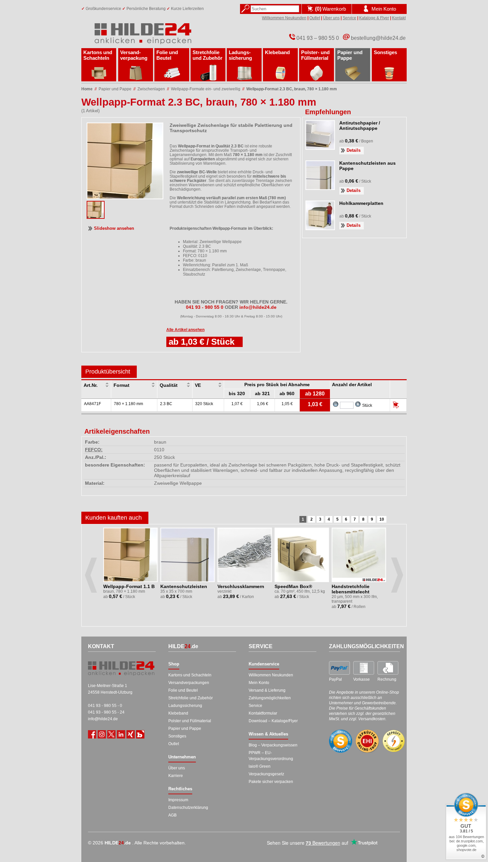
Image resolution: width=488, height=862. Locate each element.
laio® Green (260, 766)
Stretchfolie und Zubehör (207, 55)
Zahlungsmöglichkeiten (270, 698)
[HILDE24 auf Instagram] (102, 734)
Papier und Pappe (350, 55)
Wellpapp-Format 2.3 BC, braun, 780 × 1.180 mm (291, 89)
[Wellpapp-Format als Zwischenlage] (95, 217)
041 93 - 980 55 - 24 (106, 712)
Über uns (331, 18)
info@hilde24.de (103, 719)
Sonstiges (385, 52)
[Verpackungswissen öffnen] (140, 734)
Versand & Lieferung (267, 690)
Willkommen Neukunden (284, 18)
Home (87, 89)
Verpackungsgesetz (266, 774)
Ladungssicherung (185, 705)
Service (349, 18)
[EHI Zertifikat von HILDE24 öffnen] (367, 741)
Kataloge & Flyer (374, 18)
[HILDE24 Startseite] (121, 668)
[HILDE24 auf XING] (130, 734)
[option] (131, 567)
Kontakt (399, 18)
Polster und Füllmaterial (189, 721)
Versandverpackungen (188, 682)
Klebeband (277, 52)
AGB (172, 815)
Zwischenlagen (151, 89)
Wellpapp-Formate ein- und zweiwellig (205, 89)
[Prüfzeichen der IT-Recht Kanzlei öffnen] (393, 741)
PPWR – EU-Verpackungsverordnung (271, 755)
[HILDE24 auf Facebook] (92, 734)
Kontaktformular (263, 713)
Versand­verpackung (133, 55)
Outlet (314, 18)
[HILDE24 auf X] (111, 734)
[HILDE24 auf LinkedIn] (121, 734)
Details (354, 150)
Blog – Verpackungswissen (273, 745)
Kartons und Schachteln (97, 55)
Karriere (175, 775)
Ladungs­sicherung (240, 55)
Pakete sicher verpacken (271, 781)
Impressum (178, 800)
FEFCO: (94, 449)
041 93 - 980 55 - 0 (105, 705)
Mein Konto (259, 682)
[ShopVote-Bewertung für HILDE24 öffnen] (340, 741)
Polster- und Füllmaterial (315, 55)
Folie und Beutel (167, 55)
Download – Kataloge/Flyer (273, 721)
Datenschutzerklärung (188, 807)
